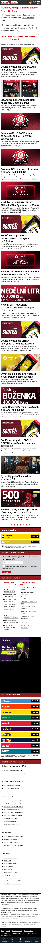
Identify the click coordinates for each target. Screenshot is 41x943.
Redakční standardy (17, 931)
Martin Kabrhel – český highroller (12, 884)
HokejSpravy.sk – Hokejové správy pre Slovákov (9, 627)
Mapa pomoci (11, 924)
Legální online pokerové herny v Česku (14, 836)
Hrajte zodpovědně (6, 908)
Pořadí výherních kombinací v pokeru (13, 804)
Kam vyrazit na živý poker (10, 858)
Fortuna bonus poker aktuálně (11, 788)
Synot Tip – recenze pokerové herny (13, 770)
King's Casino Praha (9, 866)
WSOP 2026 (7, 875)
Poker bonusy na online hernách (12, 842)
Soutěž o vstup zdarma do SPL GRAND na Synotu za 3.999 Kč (15, 238)
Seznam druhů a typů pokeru (11, 824)
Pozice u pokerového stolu (10, 818)
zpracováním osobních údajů (20, 566)
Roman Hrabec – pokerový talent (12, 878)
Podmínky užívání (28, 931)
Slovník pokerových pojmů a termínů (13, 815)
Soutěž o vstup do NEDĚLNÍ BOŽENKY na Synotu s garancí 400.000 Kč (18, 443)
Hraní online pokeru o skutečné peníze (14, 845)
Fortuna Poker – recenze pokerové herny (14, 773)
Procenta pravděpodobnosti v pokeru (13, 806)
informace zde (34, 914)
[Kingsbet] (14, 661)
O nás (2, 931)
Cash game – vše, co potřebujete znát (13, 812)
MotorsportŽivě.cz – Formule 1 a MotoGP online (9, 611)
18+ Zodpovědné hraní (28, 933)
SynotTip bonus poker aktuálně (12, 785)
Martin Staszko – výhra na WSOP (12, 881)
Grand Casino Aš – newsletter (11, 872)
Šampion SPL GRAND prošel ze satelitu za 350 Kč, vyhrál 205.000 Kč (17, 136)
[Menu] (38, 2)
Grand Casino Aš (8, 869)
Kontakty (8, 931)
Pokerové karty (7, 860)
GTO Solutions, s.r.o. (6, 935)
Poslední (30, 525)
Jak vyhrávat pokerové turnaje (11, 809)
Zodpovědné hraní (10, 902)
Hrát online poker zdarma (10, 839)
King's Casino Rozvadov (10, 863)
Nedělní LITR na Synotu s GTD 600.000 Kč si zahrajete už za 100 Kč (17, 307)
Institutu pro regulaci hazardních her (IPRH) (16, 900)
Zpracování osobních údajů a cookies (11, 933)
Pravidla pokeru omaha (10, 821)
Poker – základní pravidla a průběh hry (14, 801)
